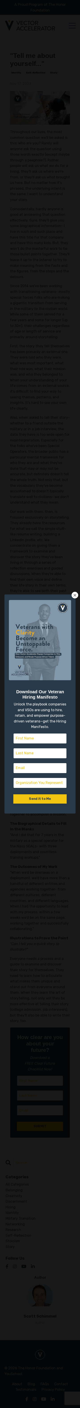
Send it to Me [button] (40, 799)
